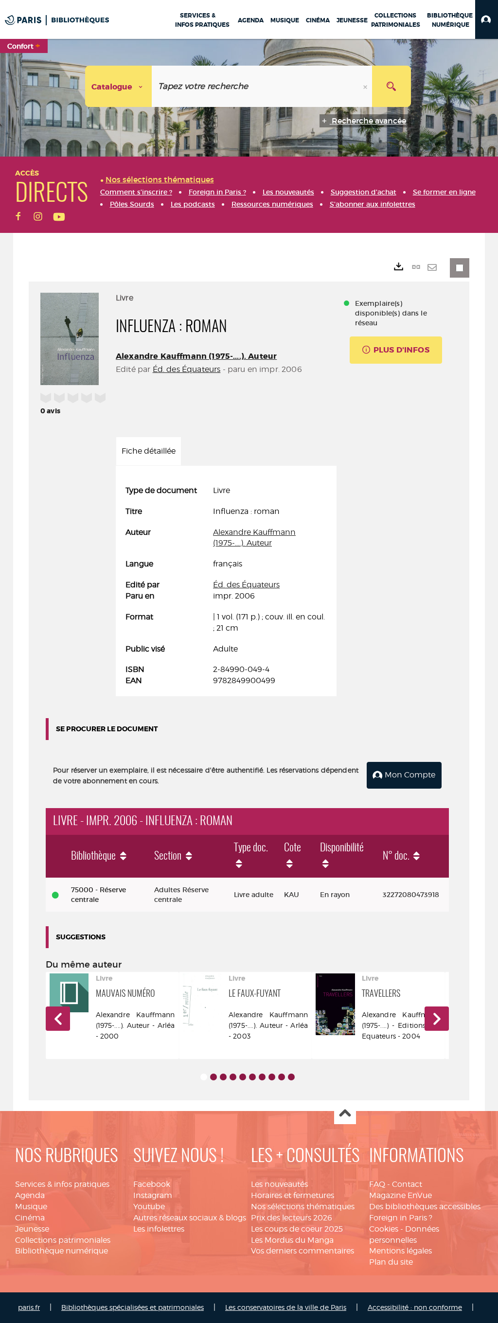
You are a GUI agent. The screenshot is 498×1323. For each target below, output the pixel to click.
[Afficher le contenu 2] (213, 1077)
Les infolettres (158, 1229)
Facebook (151, 1184)
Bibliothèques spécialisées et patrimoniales (132, 1307)
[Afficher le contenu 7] (262, 1077)
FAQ (377, 1184)
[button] (486, 19)
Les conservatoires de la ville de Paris (285, 1307)
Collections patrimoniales (62, 1240)
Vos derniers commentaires (302, 1250)
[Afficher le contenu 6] (252, 1077)
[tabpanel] (226, 586)
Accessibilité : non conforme (415, 1307)
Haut (345, 1113)
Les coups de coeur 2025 (297, 1229)
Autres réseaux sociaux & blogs (189, 1217)
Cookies (383, 1229)
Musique (31, 1206)
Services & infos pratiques (62, 1184)
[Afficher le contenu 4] (233, 1077)
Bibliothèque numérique (61, 1250)
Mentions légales (400, 1250)
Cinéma (30, 1217)
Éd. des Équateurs (187, 369)
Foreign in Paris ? (400, 1217)
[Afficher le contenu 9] (281, 1077)
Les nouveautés (279, 1184)
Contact (407, 1184)
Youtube (149, 1206)
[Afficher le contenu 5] (242, 1077)
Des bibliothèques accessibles (424, 1206)
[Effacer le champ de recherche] (366, 86)
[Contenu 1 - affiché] (203, 1077)
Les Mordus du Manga (292, 1240)
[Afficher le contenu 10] (291, 1077)
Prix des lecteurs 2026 (291, 1217)
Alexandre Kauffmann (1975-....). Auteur (196, 356)
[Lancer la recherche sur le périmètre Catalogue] (391, 86)
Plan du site (391, 1262)
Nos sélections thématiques (303, 1206)
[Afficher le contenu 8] (271, 1077)
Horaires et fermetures (292, 1195)
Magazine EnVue (400, 1195)
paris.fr (29, 1307)
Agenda (30, 1195)
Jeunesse (32, 1229)
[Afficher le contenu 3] (223, 1077)
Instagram (152, 1195)
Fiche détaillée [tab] (149, 451)
